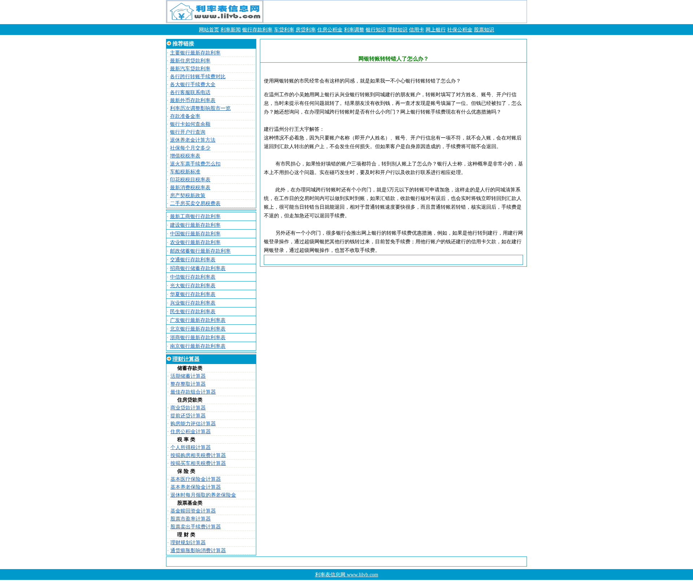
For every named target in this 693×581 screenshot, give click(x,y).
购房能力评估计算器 (193, 423)
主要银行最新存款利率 (195, 53)
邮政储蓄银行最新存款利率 (200, 251)
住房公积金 (330, 29)
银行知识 (376, 29)
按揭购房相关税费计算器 (198, 455)
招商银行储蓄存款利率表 (198, 268)
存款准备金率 (185, 116)
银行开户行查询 (187, 132)
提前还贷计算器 (188, 415)
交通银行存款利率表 (192, 259)
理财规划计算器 (188, 542)
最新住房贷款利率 (190, 60)
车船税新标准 (185, 171)
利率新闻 (231, 29)
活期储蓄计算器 (188, 376)
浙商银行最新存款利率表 (198, 337)
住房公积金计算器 (190, 431)
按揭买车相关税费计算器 (198, 463)
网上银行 (436, 29)
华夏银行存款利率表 (192, 294)
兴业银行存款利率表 (192, 303)
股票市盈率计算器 (190, 519)
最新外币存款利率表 (192, 100)
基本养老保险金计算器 (195, 487)
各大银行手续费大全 (192, 84)
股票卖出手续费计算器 (195, 526)
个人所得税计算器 (190, 447)
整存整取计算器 (188, 384)
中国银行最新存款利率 (195, 233)
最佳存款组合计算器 (193, 392)
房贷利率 (306, 29)
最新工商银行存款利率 (195, 216)
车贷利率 (284, 29)
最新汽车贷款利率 (190, 68)
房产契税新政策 (187, 195)
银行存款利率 (257, 29)
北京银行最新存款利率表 (198, 329)
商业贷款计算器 (188, 408)
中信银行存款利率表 (192, 277)
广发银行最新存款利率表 (198, 320)
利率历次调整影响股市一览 (200, 108)
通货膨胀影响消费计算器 (198, 550)
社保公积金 (459, 29)
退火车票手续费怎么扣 (195, 164)
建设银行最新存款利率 (195, 225)
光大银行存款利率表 (192, 285)
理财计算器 (186, 359)
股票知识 (484, 29)
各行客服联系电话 (190, 92)
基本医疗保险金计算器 (195, 479)
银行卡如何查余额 (190, 124)
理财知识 (397, 29)
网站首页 (209, 29)
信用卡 (416, 29)
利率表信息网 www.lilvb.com (346, 574)
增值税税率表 (185, 156)
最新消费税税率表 (190, 187)
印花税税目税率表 (190, 179)
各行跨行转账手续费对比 (198, 76)
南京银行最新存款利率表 (198, 346)
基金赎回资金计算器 (193, 511)
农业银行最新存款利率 (195, 242)
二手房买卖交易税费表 (195, 203)
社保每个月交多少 (190, 148)
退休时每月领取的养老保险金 (203, 495)
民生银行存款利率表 (192, 311)
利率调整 (354, 29)
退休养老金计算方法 (192, 140)
